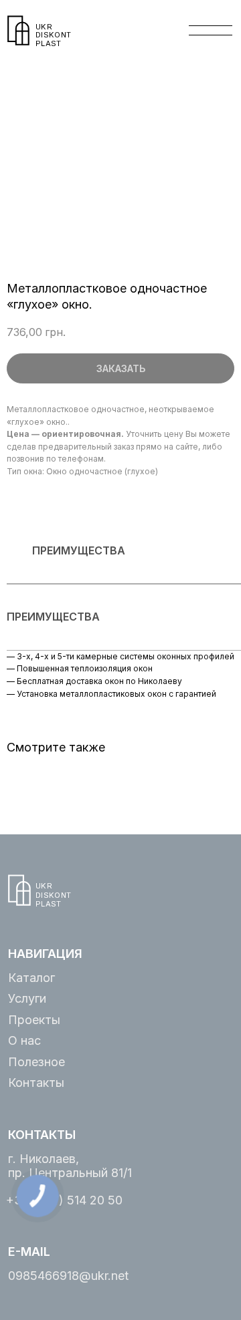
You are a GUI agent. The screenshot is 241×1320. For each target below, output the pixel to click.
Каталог (31, 978)
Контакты (36, 1083)
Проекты (34, 1020)
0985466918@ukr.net (68, 1276)
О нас (24, 1040)
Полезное (36, 1062)
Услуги (27, 998)
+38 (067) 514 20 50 (64, 1200)
